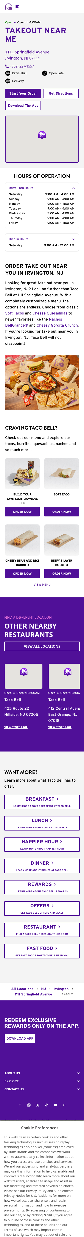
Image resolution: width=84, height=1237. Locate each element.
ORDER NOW (22, 512)
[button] (42, 1073)
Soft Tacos (14, 313)
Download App (19, 1038)
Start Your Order (23, 93)
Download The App (23, 105)
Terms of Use (13, 1229)
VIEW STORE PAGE (16, 727)
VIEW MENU (42, 584)
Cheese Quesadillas (50, 313)
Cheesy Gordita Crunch (57, 325)
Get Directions (61, 93)
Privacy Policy (36, 1191)
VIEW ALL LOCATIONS (42, 646)
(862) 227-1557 (22, 66)
